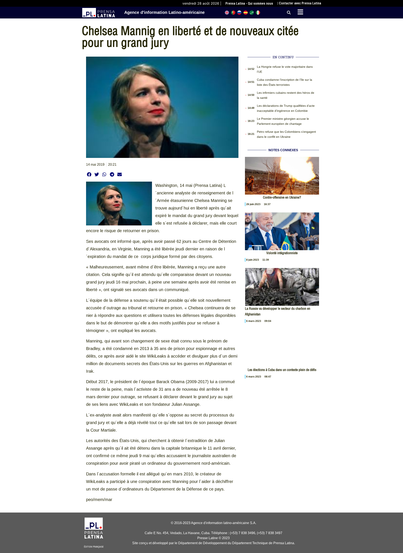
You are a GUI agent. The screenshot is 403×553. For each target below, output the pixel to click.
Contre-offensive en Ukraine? (282, 197)
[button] (288, 12)
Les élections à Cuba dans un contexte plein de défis (282, 370)
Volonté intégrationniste (282, 253)
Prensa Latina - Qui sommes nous (249, 3)
